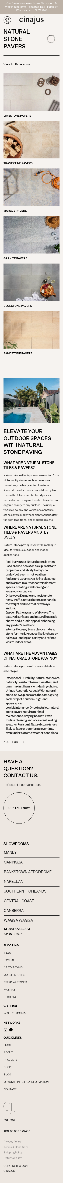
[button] (54, 19)
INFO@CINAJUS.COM (17, 929)
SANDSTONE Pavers (18, 353)
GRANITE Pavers (15, 258)
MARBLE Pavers (15, 211)
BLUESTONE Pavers (18, 306)
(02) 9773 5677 (13, 934)
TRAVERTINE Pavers (18, 163)
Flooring (11, 945)
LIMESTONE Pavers (17, 116)
